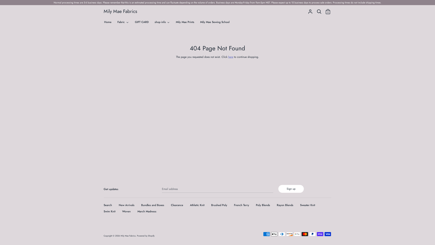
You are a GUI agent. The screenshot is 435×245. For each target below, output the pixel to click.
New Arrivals (126, 205)
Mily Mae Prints (185, 22)
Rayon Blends (285, 205)
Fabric (121, 22)
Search (108, 205)
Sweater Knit (307, 205)
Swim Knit (109, 211)
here (230, 57)
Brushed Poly (219, 205)
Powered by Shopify (145, 235)
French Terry (241, 205)
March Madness (146, 211)
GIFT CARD (142, 22)
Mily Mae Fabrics (120, 11)
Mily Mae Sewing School (215, 22)
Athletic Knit (197, 205)
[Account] (310, 10)
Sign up (291, 189)
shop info (161, 22)
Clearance (177, 205)
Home (107, 22)
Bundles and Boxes (152, 205)
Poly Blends (263, 205)
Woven (126, 211)
